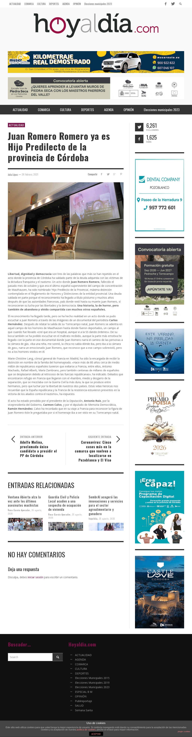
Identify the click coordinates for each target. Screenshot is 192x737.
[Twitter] (172, 4)
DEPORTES (82, 673)
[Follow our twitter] (139, 127)
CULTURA (81, 668)
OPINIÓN (80, 696)
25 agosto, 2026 (107, 518)
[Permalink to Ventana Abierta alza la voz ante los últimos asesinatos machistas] (25, 524)
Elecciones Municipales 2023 (92, 687)
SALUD (79, 705)
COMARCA (81, 664)
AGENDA (80, 659)
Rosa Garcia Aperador (19, 510)
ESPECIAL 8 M (83, 692)
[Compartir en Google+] (114, 174)
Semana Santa (84, 710)
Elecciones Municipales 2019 (92, 682)
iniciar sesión (35, 577)
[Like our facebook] (139, 139)
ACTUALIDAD (16, 125)
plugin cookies (184, 731)
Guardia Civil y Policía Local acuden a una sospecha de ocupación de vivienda (64, 503)
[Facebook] (165, 4)
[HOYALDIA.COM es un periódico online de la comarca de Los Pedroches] (96, 29)
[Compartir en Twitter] (107, 174)
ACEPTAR (96, 734)
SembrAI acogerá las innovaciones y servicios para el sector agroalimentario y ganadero (106, 505)
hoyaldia (93, 518)
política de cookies (86, 729)
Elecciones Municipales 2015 (92, 678)
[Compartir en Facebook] (101, 174)
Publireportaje (83, 701)
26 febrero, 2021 (30, 174)
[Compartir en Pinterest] (121, 174)
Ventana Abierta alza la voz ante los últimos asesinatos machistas (24, 501)
